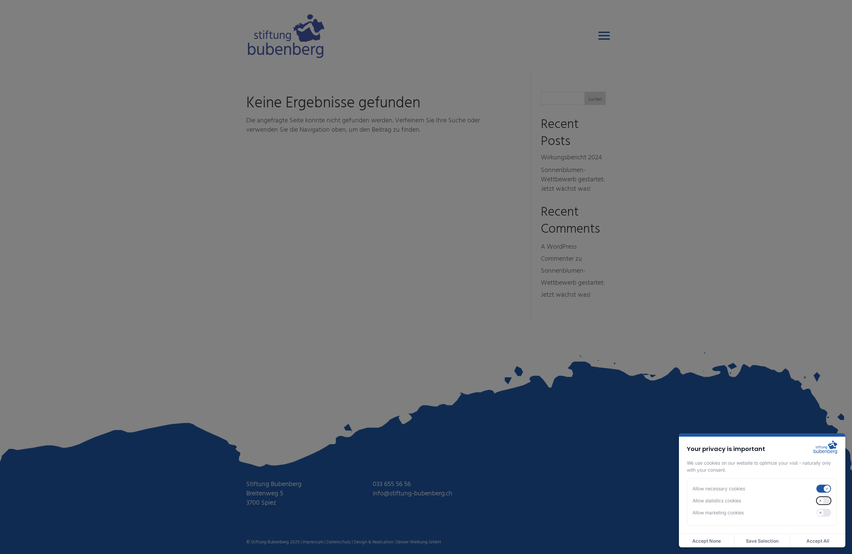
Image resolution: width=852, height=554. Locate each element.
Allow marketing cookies (718, 512)
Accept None (706, 541)
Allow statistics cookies (717, 500)
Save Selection (762, 541)
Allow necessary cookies (719, 488)
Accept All (817, 541)
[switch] (823, 489)
